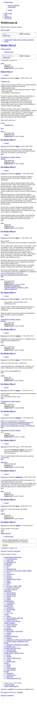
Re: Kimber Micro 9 (8, 140)
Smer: (19, 542)
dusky (2, 63)
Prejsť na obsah (5, 30)
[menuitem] (13, 5)
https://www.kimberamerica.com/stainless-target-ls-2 (16, 422)
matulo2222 (4, 462)
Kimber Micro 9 (8, 45)
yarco (2, 432)
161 (12, 66)
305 (12, 379)
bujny (2, 279)
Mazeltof (20, 692)
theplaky (3, 159)
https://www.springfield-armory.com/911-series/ (14, 275)
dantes (2, 131)
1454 (12, 162)
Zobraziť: (5, 540)
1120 (12, 282)
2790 (12, 134)
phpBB (10, 689)
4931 (12, 435)
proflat (5, 692)
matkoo (3, 375)
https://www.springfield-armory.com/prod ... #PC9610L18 (17, 425)
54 (12, 465)
